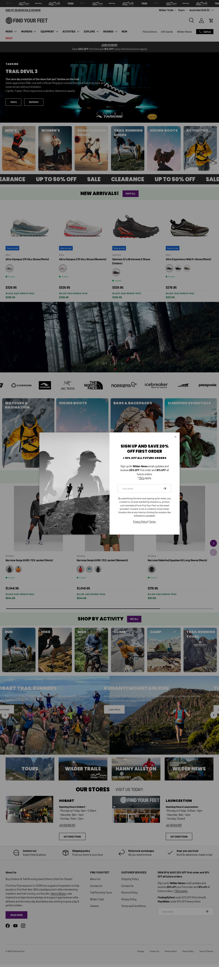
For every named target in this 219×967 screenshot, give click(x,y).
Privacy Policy (140, 521)
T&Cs (142, 477)
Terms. (152, 521)
